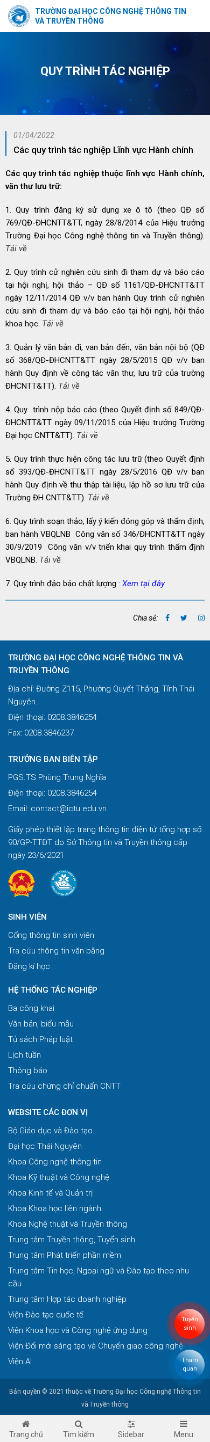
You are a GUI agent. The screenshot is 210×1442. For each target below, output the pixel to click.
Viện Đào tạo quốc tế (45, 1315)
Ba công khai (31, 1008)
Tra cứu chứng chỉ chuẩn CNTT (64, 1086)
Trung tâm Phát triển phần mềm (64, 1255)
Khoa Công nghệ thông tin (55, 1162)
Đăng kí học (29, 966)
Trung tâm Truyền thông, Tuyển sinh (71, 1239)
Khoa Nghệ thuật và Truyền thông (67, 1224)
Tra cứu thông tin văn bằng (56, 951)
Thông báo (27, 1070)
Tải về (16, 248)
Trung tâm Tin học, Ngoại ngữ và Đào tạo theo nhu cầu (98, 1277)
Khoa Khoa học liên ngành (54, 1208)
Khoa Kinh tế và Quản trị (50, 1193)
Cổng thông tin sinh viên (51, 935)
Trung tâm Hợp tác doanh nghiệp (67, 1299)
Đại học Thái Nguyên (45, 1146)
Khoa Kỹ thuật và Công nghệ (58, 1177)
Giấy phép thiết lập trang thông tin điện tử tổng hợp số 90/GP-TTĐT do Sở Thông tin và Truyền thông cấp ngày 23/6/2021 (104, 842)
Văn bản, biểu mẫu (41, 1024)
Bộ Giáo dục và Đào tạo (50, 1130)
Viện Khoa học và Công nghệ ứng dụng (78, 1330)
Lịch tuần (24, 1055)
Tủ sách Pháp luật (40, 1039)
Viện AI (20, 1361)
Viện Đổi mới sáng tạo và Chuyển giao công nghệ (95, 1346)
